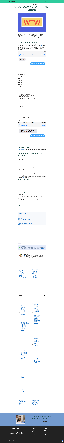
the (30, 35)
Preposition (35, 332)
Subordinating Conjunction (36, 270)
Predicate (35, 343)
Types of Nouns (36, 365)
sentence (44, 175)
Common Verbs (34, 272)
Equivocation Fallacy (23, 357)
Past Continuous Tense (37, 317)
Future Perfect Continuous (24, 363)
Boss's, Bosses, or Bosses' (35, 400)
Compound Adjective (23, 317)
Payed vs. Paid (21, 405)
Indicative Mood (23, 391)
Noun (34, 305)
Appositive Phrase (23, 311)
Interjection (22, 388)
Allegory (20, 288)
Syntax (33, 290)
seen (29, 171)
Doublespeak (22, 355)
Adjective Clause (23, 306)
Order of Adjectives (36, 311)
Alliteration (22, 305)
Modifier (35, 301)
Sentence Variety (36, 358)
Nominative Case (36, 304)
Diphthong (22, 349)
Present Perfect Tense (37, 321)
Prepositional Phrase (37, 315)
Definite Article (23, 354)
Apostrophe (21, 264)
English (54, 1)
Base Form (22, 313)
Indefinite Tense (23, 386)
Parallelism (35, 314)
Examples (33, 430)
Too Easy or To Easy (35, 403)
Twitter (45, 435)
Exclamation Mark (34, 266)
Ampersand (22, 308)
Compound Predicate (23, 320)
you (41, 45)
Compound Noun (23, 324)
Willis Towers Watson (22, 115)
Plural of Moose (34, 406)
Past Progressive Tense (37, 319)
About (45, 430)
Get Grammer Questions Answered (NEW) (40, 1)
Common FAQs (20, 222)
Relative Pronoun (36, 347)
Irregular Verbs (21, 272)
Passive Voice (34, 275)
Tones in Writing (21, 289)
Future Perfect (23, 364)
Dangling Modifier (23, 350)
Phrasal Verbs (34, 273)
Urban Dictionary (20, 149)
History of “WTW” (20, 218)
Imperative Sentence (23, 378)
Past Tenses (34, 404)
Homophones (34, 289)
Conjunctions (21, 276)
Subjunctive (34, 268)
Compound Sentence (23, 326)
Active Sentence (23, 301)
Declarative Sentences (22, 290)
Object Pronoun (36, 309)
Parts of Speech (21, 268)
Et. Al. (20, 266)
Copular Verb (22, 327)
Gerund (33, 274)
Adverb (21, 302)
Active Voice (21, 275)
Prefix (34, 342)
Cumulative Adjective (23, 340)
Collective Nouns (34, 288)
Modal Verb (35, 300)
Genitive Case (22, 369)
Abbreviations (49, 1)
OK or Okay (20, 406)
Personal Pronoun (36, 322)
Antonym (22, 300)
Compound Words (21, 270)
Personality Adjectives (35, 269)
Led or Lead (20, 402)
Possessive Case (36, 337)
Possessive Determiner (37, 336)
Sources (19, 224)
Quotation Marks (36, 345)
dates (24, 149)
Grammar (33, 431)
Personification (34, 287)
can (22, 175)
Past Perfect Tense (36, 318)
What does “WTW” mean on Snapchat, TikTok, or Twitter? (25, 223)
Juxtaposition (22, 393)
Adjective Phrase (23, 307)
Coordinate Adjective (23, 339)
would (23, 104)
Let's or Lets (34, 405)
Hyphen (33, 265)
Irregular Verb (22, 377)
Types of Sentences (36, 366)
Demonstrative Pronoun (24, 351)
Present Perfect (34, 276)
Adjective (22, 303)
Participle (35, 313)
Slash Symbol (36, 362)
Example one (20, 220)
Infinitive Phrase (23, 387)
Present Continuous (22, 278)
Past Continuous (34, 279)
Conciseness (22, 330)
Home (27, 4)
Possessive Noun (36, 338)
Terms (26, 440)
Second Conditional (36, 359)
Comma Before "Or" (22, 404)
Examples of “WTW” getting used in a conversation (24, 219)
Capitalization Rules (22, 267)
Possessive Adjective (37, 335)
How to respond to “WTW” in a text (23, 216)
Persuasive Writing (36, 324)
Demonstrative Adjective (24, 352)
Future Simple (23, 362)
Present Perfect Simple (22, 277)
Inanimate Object (23, 385)
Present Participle (36, 341)
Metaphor (20, 287)
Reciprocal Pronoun (36, 349)
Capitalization (20, 214)
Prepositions (21, 274)
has (27, 36)
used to (29, 199)
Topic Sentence (36, 364)
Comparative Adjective (24, 322)
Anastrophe (22, 309)
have (23, 177)
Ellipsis (33, 264)
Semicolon (20, 265)
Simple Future (21, 279)
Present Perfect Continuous (36, 278)
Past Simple (21, 280)
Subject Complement (37, 356)
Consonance (22, 331)
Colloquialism (22, 329)
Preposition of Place (36, 333)
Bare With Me (21, 400)
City (32, 117)
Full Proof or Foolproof (22, 401)
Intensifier (22, 389)
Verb (34, 371)
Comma (33, 267)
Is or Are (33, 401)
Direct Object (22, 347)
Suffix (34, 360)
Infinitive (22, 390)
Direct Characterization (24, 353)
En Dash (22, 358)
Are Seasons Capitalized (35, 402)
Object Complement (36, 310)
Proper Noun (35, 340)
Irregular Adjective (23, 376)
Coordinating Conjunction (24, 338)
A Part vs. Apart (21, 403)
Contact (45, 433)
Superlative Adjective (37, 361)
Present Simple (34, 277)
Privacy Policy (24, 440)
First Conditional (23, 365)
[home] (12, 1)
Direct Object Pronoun (24, 346)
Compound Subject (23, 325)
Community (45, 434)
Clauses (33, 280)
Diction (22, 348)
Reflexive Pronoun (36, 348)
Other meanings (21, 217)
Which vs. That (21, 407)
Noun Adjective (36, 306)
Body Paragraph (23, 314)
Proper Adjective (36, 339)
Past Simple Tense (36, 316)
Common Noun (23, 321)
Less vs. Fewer (34, 407)
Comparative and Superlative (25, 323)
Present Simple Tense (37, 320)
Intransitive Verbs (21, 273)
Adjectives (20, 269)
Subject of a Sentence (37, 357)
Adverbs (20, 271)
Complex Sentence (23, 318)
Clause (21, 316)
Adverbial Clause (34, 271)
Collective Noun (23, 328)
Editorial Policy (46, 431)
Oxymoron (35, 308)
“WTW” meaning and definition (22, 213)
